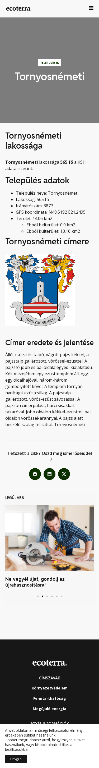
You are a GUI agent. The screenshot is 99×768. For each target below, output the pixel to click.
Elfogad (16, 759)
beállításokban (17, 749)
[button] (35, 474)
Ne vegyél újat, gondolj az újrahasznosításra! (35, 582)
